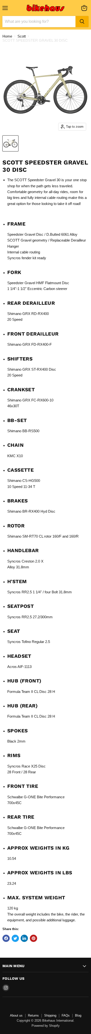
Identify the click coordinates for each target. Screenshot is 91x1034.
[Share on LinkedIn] (24, 938)
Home (7, 36)
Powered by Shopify (46, 1025)
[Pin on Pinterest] (33, 938)
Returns (33, 1015)
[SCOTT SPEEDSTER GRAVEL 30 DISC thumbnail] (10, 143)
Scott (21, 36)
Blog (78, 1015)
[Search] (82, 21)
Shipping (50, 1015)
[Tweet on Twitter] (15, 938)
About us (16, 1015)
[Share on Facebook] (6, 938)
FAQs (66, 1015)
